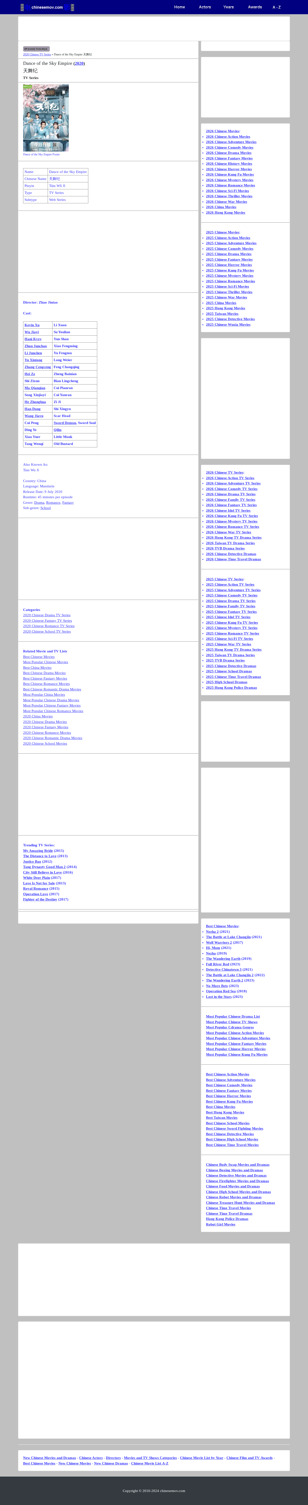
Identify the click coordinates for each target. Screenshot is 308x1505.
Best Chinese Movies (39, 657)
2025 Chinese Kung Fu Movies (230, 270)
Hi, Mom (213, 948)
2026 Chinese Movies (222, 131)
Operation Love (35, 894)
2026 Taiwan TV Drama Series (230, 543)
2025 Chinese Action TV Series (230, 584)
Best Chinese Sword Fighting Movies (234, 1128)
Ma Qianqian (35, 388)
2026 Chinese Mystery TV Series (231, 521)
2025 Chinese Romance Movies (230, 281)
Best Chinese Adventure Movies (231, 1080)
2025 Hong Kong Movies (225, 308)
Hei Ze (30, 374)
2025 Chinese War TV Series (228, 644)
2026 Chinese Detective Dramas (231, 554)
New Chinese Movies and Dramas (49, 1458)
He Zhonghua (35, 402)
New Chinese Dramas (111, 1463)
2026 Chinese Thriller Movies (229, 196)
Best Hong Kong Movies (225, 1112)
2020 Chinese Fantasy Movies (45, 727)
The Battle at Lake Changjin (228, 937)
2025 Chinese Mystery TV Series (231, 628)
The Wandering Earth (223, 959)
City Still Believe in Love (42, 872)
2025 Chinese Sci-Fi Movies (227, 286)
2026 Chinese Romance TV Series (232, 527)
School (45, 508)
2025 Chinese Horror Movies (229, 265)
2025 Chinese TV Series (224, 579)
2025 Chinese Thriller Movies (229, 292)
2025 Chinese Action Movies (228, 238)
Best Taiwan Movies (221, 1118)
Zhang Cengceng (38, 367)
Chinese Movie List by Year (201, 1458)
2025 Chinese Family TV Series (230, 606)
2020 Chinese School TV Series (47, 631)
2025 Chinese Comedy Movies (229, 249)
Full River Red (217, 964)
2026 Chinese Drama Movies (228, 153)
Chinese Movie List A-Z (149, 1463)
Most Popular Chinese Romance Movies (53, 711)
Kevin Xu (32, 325)
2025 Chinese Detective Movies (230, 319)
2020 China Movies (38, 716)
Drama (39, 502)
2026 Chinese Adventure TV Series (233, 483)
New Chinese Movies (74, 1463)
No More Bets (217, 986)
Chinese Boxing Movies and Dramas (234, 1170)
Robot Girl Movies (220, 1224)
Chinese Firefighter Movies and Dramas (237, 1181)
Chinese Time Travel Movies (228, 1208)
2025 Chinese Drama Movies (228, 254)
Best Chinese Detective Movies (230, 1134)
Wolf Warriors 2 (219, 942)
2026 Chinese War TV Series (228, 532)
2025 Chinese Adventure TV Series (233, 590)
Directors (113, 1458)
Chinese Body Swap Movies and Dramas (238, 1165)
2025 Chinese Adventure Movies (231, 243)
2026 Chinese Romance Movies (230, 185)
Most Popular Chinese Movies (45, 662)
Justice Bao (32, 861)
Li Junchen (33, 353)
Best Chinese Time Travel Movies (232, 1145)
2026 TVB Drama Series (225, 548)
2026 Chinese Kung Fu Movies (230, 174)
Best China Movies (37, 668)
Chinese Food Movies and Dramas (233, 1186)
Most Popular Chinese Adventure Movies (238, 1038)
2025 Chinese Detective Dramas (231, 666)
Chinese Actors (91, 1458)
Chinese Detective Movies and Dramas (236, 1175)
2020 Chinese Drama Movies (45, 722)
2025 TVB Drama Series (225, 660)
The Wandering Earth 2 (224, 980)
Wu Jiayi (32, 332)
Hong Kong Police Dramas (227, 1219)
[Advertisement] (135, 29)
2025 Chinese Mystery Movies (229, 276)
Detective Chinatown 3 (224, 969)
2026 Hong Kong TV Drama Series (234, 537)
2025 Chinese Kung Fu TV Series (232, 622)
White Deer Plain (36, 878)
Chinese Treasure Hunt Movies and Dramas (240, 1203)
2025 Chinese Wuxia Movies (228, 324)
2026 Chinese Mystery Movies (229, 180)
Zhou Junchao (36, 346)
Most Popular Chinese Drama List (233, 1016)
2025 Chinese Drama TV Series (231, 601)
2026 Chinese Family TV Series (230, 500)
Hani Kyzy (33, 339)
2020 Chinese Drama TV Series (47, 615)
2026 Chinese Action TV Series (230, 478)
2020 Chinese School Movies (45, 743)
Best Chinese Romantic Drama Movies (52, 689)
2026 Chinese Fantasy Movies (229, 158)
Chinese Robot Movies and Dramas (234, 1197)
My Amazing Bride (38, 851)
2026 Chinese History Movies (229, 164)
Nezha (211, 953)
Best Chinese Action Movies (227, 1074)
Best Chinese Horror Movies (228, 1096)
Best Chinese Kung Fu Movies (229, 1101)
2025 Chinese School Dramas (229, 671)
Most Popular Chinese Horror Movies (236, 1049)
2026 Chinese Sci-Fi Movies (227, 191)
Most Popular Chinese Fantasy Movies (52, 705)
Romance (53, 502)
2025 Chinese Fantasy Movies (229, 259)
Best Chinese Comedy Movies (229, 1085)
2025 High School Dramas (226, 682)
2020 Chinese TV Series (37, 54)
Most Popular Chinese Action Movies (235, 1033)
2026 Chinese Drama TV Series (231, 494)
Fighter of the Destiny (40, 899)
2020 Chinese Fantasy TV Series (47, 621)
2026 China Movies (221, 207)
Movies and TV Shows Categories (150, 1458)
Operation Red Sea (221, 991)
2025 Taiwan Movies (222, 314)
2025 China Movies (221, 303)
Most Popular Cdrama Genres (230, 1027)
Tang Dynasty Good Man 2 (44, 867)
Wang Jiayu (34, 416)
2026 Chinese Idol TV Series (228, 510)
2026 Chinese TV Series (224, 472)
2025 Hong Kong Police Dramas (231, 688)
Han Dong (33, 409)
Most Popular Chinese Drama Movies (51, 700)
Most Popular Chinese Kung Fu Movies (237, 1054)
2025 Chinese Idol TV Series (228, 617)
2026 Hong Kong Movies (225, 212)
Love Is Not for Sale (39, 883)
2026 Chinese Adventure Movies (231, 142)
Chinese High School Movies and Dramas (238, 1192)
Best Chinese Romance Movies (46, 684)
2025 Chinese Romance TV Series (232, 633)
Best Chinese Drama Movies (44, 673)
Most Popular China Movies (44, 694)
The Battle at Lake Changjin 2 (230, 975)
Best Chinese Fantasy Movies (45, 678)
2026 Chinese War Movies (226, 202)
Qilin (57, 430)
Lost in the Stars (219, 997)
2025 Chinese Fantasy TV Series (231, 612)
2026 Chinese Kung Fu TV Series (232, 516)
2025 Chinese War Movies (226, 297)
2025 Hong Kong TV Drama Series (234, 649)
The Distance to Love (40, 856)
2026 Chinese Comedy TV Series (231, 489)
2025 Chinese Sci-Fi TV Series (229, 639)
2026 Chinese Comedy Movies (229, 147)
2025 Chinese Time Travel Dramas (233, 677)
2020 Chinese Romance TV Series (49, 626)
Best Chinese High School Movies (232, 1139)
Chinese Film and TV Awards (249, 1458)
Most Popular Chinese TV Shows (231, 1022)
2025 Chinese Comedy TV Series (231, 595)
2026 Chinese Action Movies (228, 137)
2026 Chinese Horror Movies (229, 169)
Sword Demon (65, 423)
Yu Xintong (33, 360)
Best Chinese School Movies (228, 1123)
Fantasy (68, 502)
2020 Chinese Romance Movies (47, 733)
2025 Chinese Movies (222, 232)
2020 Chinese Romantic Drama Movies (52, 738)
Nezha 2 (212, 932)
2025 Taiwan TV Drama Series (230, 655)
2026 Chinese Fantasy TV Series (231, 505)
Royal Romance (35, 888)
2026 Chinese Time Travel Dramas (233, 559)
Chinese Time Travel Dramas (229, 1213)
